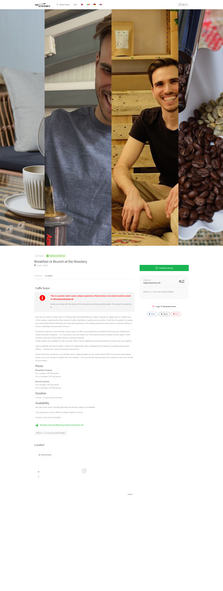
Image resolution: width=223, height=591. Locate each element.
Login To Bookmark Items (166, 306)
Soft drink (40, 256)
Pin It (176, 314)
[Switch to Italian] (88, 5)
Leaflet (130, 494)
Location (48, 276)
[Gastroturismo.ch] (42, 5)
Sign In (184, 5)
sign (44, 433)
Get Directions (46, 455)
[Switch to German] (94, 5)
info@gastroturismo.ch (63, 299)
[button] (39, 472)
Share (153, 314)
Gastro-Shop (64, 5)
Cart (75, 5)
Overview (38, 276)
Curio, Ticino (42, 265)
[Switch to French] (101, 5)
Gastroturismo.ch (151, 283)
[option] (145, 127)
